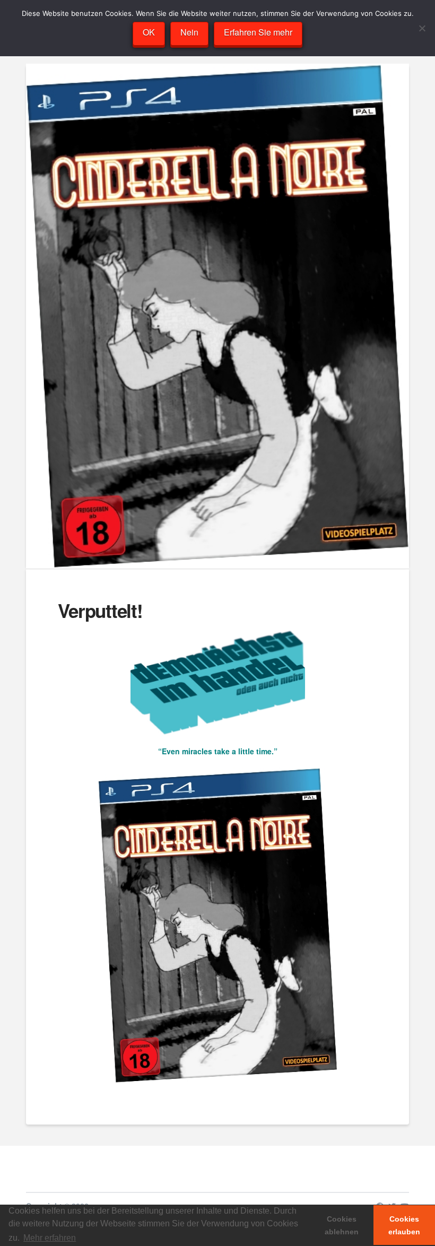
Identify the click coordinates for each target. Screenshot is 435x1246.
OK (149, 32)
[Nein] (421, 28)
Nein (189, 32)
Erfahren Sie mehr (258, 32)
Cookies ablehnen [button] (342, 1225)
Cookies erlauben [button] (404, 1225)
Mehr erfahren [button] (49, 1237)
